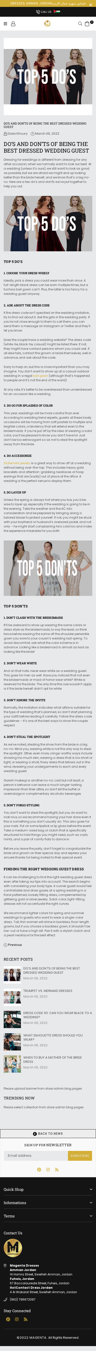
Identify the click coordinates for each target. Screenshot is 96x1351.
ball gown (40, 376)
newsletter (47, 1145)
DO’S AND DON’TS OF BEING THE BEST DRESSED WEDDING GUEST (51, 970)
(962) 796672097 (22, 1299)
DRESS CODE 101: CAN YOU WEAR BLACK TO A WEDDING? (57, 1015)
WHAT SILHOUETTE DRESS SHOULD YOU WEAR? (53, 1037)
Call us (45, 12)
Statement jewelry (17, 463)
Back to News (50, 1133)
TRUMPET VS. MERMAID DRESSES (47, 991)
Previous (15, 944)
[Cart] (87, 23)
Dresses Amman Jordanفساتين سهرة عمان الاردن (48, 3)
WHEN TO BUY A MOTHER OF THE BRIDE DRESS (52, 1059)
